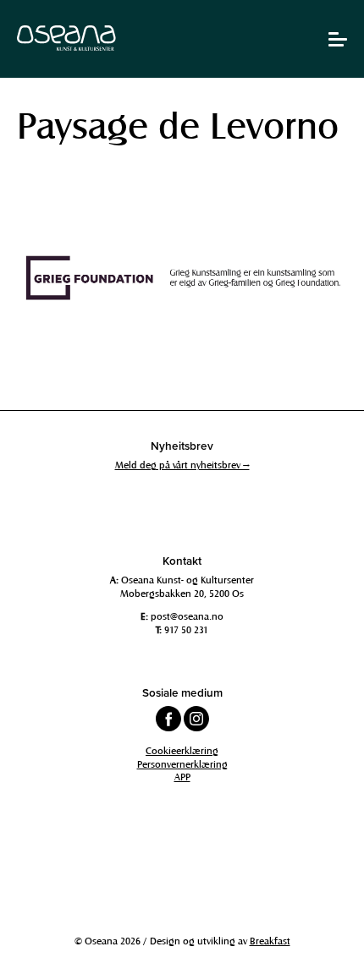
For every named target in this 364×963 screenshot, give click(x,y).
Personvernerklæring (182, 763)
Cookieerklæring (182, 750)
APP (182, 776)
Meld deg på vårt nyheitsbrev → (182, 464)
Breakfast (270, 940)
